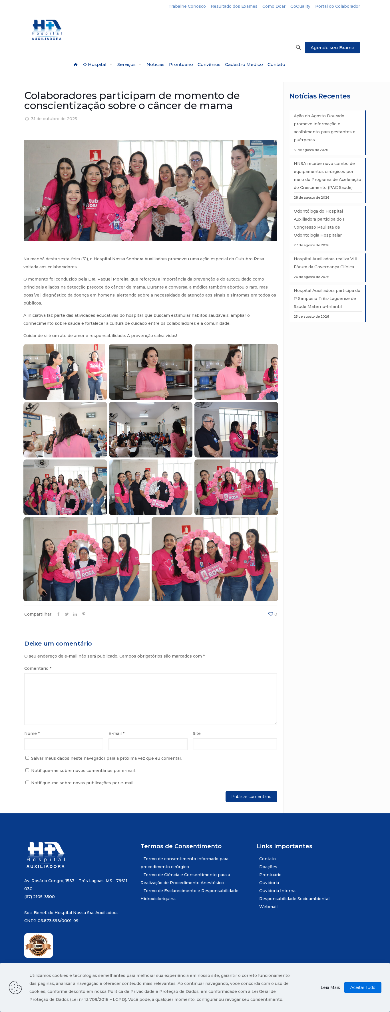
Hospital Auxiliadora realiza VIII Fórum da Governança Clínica (325, 262)
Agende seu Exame (332, 47)
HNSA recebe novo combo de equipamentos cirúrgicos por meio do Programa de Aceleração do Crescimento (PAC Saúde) (327, 175)
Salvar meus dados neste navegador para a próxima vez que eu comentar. (106, 758)
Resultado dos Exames (234, 6)
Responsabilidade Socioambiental (294, 898)
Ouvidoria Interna (277, 890)
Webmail (268, 906)
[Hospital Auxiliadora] (47, 30)
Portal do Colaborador (337, 6)
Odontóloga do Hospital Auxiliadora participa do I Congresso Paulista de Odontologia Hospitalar (319, 223)
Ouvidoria (269, 882)
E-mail (116, 733)
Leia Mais (330, 987)
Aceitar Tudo (362, 987)
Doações (268, 866)
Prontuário (270, 874)
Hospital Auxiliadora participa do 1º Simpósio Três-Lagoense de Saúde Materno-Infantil (327, 298)
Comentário (37, 668)
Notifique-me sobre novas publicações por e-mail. (82, 782)
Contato (267, 858)
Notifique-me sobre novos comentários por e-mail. (83, 770)
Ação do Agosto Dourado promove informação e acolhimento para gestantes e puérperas (324, 127)
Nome (32, 733)
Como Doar (274, 6)
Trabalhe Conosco (187, 6)
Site (197, 733)
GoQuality (300, 6)
